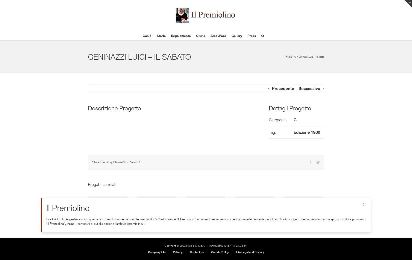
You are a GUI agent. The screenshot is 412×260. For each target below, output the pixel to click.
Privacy (178, 252)
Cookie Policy (220, 252)
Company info (157, 252)
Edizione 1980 (307, 132)
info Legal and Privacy (250, 252)
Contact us (197, 252)
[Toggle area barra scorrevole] (408, 4)
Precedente (283, 88)
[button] (262, 35)
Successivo (309, 88)
